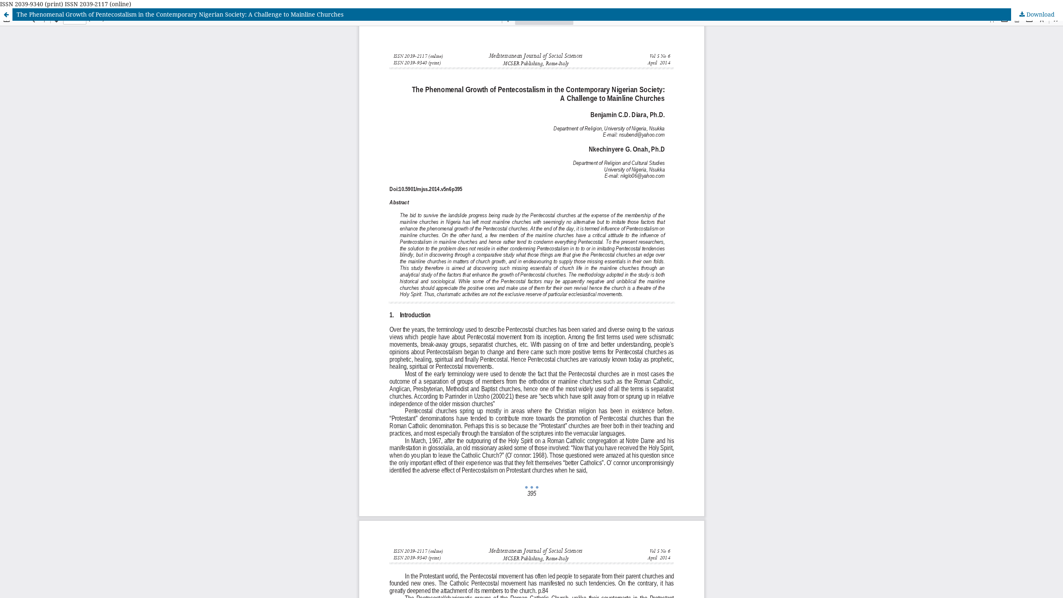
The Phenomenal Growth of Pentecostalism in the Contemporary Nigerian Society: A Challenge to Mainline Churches (180, 14)
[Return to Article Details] (6, 14)
